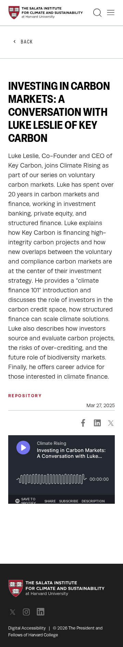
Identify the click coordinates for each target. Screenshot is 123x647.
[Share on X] (111, 423)
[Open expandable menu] (111, 13)
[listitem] (14, 612)
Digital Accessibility (27, 628)
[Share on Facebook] (83, 423)
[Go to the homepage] (45, 13)
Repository (25, 395)
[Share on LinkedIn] (97, 423)
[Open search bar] (97, 13)
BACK (27, 42)
